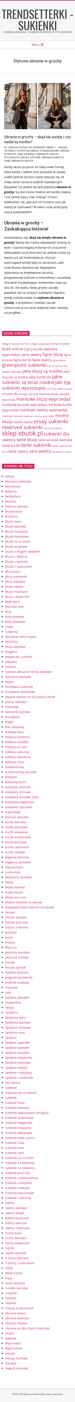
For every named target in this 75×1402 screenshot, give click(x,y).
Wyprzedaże (13, 1348)
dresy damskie (15, 647)
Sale (8, 992)
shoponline (13, 1002)
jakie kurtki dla (40, 377)
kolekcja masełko (17, 742)
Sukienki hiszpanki (18, 1128)
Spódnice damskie (18, 1023)
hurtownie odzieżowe (20, 692)
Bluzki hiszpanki (16, 531)
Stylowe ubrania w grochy (47, 157)
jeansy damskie (16, 702)
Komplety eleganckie (19, 802)
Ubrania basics (15, 1313)
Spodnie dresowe (17, 1053)
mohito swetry (23, 422)
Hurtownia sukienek (19, 687)
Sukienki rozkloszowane (21, 1178)
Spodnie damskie (17, 1048)
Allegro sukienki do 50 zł (16, 343)
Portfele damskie (17, 972)
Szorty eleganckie (17, 1243)
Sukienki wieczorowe (19, 1193)
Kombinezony (14, 767)
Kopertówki (13, 812)
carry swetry (31, 354)
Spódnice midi (15, 1033)
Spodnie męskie (16, 1068)
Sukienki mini (14, 1153)
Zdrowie (10, 1363)
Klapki (9, 722)
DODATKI (11, 642)
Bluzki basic (13, 521)
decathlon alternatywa (20, 637)
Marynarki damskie (18, 877)
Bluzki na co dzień (17, 541)
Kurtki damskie (15, 822)
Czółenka (11, 632)
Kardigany (12, 717)
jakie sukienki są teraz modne (32, 379)
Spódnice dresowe (18, 1028)
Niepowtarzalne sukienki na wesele (29, 907)
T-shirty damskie (16, 1258)
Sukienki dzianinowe (19, 1118)
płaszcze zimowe (17, 957)
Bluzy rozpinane (16, 592)
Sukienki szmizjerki (18, 1183)
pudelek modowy (17, 982)
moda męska (14, 892)
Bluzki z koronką (16, 562)
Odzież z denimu (17, 927)
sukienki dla (56, 434)
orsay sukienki (51, 421)
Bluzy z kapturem (17, 597)
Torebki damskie (16, 1288)
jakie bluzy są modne (42, 371)
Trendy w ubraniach (19, 1308)
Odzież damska (15, 917)
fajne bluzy (52, 354)
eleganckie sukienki (18, 657)
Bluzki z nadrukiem (18, 567)
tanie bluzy (26, 439)
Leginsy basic (14, 867)
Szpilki (9, 1248)
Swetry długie (14, 1213)
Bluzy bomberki (16, 577)
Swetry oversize (16, 1223)
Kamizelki (12, 707)
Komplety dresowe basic (22, 797)
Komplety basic (15, 782)
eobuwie (11, 662)
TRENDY (10, 1298)
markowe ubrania (12, 416)
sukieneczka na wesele (21, 1093)
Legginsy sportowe (18, 862)
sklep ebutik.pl (22, 433)
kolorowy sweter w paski (59, 388)
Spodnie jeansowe (18, 1063)
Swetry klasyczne (17, 1218)
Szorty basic (13, 1233)
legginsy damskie (17, 857)
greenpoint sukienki (24, 365)
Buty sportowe (15, 622)
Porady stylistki (15, 967)
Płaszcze (11, 947)
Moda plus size (15, 897)
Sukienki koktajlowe (18, 1133)
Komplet (11, 777)
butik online (12, 348)
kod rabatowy (14, 727)
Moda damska (15, 887)
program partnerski (18, 977)
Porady (10, 962)
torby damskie (15, 1283)
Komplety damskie (18, 787)
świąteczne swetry (61, 451)
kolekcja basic (14, 732)
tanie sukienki (36, 445)
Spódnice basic (15, 1018)
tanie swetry (18, 451)
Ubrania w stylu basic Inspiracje (27, 1328)
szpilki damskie (15, 1253)
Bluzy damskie (15, 582)
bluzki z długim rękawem (22, 551)
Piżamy (10, 942)
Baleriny (11, 491)
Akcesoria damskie (18, 481)
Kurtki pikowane (16, 832)
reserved (11, 987)
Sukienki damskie (17, 1108)
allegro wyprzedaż (40, 343)
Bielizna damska (16, 506)
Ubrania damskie (17, 1318)
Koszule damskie (17, 817)
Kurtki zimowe (15, 852)
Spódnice (11, 1012)
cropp (9, 627)
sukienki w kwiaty (17, 1188)
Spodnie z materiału (19, 1078)
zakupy (10, 1353)
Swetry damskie (16, 1208)
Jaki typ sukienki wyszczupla (36, 385)
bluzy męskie (14, 587)
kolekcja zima (14, 762)
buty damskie (14, 617)
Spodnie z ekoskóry (18, 1073)
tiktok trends (14, 1273)
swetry (9, 1203)
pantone (11, 932)
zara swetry (40, 451)
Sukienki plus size (17, 1173)
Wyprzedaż (13, 1343)
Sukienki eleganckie (18, 1123)
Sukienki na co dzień (19, 1158)
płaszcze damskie (17, 952)
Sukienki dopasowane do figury (27, 1113)
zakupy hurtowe (16, 1358)
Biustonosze (13, 511)
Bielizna (10, 501)
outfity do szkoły (28, 150)
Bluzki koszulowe (17, 536)
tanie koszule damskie (55, 440)
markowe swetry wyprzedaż (43, 409)
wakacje (10, 1338)
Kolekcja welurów (17, 752)
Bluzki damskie (15, 526)
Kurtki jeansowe (16, 827)
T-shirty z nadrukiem (19, 1263)
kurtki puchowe (16, 842)
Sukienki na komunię (19, 1163)
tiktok (9, 1268)
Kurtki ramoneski (17, 847)
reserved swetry (53, 428)
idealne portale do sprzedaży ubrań (31, 147)
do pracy (9, 150)
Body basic (12, 602)
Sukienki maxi (14, 1143)
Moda (9, 882)
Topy (8, 1278)
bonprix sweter (60, 344)
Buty (8, 612)
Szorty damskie (15, 1238)
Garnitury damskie (18, 677)
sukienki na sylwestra (20, 1168)
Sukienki (11, 1098)
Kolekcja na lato (16, 747)
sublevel (11, 1088)
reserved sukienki (22, 427)
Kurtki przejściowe (18, 837)
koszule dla (10, 394)
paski (8, 937)
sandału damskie (17, 997)
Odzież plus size (16, 922)
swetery (9, 439)
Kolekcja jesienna (17, 737)
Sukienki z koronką (18, 1198)
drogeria (11, 652)
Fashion (10, 667)
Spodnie (11, 1038)
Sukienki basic (15, 1103)
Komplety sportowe (18, 807)
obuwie (10, 912)
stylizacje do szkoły (16, 157)
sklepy (9, 1007)
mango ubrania (28, 394)
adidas (10, 476)
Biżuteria (11, 516)
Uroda (9, 1333)
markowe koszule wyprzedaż (24, 404)
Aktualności (13, 486)
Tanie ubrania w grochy (19, 160)
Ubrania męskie (16, 1323)
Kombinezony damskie (21, 772)
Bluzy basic (13, 572)
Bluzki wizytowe (16, 546)
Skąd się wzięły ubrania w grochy (38, 154)
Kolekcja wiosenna (18, 757)
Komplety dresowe (18, 792)
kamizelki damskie (18, 712)
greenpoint (59, 360)
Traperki (11, 1293)
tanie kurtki (11, 445)
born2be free (14, 607)
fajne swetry (42, 359)
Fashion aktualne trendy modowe (28, 672)
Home (9, 682)
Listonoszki (12, 872)
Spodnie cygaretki (17, 1043)
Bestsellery (12, 496)
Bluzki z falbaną (16, 557)
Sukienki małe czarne (20, 1138)
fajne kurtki (22, 360)
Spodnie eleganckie (18, 1058)
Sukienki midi (14, 1148)
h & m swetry (54, 365)
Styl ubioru (12, 1083)
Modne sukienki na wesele (23, 902)
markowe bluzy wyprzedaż (43, 399)
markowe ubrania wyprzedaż (38, 416)
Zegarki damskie (16, 1368)
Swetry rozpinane (17, 1228)
